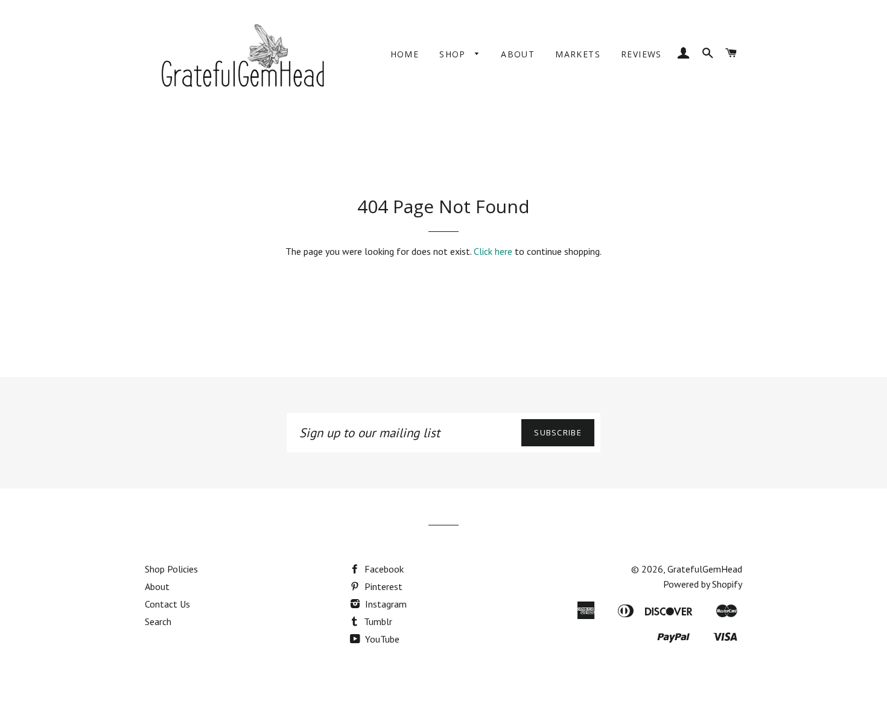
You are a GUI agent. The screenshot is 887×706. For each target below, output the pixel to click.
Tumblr (376, 621)
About (518, 54)
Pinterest (382, 586)
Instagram (385, 604)
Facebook (383, 569)
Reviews (641, 54)
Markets (577, 54)
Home (404, 54)
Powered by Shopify (702, 584)
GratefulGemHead (704, 569)
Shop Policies (171, 569)
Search (158, 621)
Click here (493, 251)
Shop (454, 54)
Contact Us (167, 604)
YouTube (381, 639)
